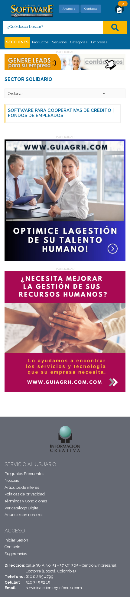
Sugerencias (16, 554)
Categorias (78, 42)
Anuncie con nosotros (24, 514)
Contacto (90, 8)
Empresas (99, 42)
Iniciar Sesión (16, 540)
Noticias (12, 480)
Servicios (59, 42)
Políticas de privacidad (25, 494)
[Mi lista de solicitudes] (119, 10)
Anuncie (69, 8)
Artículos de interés (22, 487)
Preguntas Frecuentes (24, 473)
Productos (40, 42)
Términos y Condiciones (26, 501)
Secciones (17, 42)
